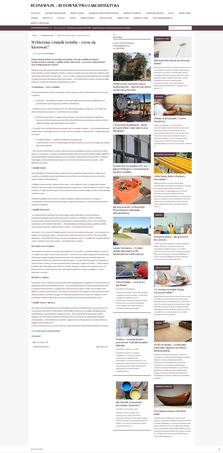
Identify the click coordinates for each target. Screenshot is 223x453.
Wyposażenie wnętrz (162, 18)
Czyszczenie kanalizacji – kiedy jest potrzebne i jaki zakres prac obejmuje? (130, 127)
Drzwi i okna (185, 13)
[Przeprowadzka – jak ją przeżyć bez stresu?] (173, 233)
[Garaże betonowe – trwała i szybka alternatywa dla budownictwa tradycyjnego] (132, 244)
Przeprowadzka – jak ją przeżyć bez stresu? (171, 238)
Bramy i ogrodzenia (40, 23)
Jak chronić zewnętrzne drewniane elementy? (129, 404)
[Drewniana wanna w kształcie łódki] (173, 407)
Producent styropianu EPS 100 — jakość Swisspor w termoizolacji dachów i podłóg (131, 168)
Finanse (34, 18)
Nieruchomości (88, 18)
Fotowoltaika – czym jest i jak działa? (130, 283)
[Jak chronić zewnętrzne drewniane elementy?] (132, 398)
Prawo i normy (77, 13)
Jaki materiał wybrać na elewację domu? (172, 62)
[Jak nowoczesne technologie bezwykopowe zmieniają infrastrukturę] (132, 203)
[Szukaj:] (180, 28)
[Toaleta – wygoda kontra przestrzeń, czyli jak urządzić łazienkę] (132, 335)
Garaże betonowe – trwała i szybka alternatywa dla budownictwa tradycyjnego (128, 251)
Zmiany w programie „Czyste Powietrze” (170, 120)
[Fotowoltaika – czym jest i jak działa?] (132, 278)
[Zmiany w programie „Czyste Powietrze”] (173, 114)
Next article (102, 347)
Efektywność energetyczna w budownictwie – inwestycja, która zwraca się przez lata (132, 86)
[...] (139, 308)
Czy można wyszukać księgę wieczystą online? (169, 291)
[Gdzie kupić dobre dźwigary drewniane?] (173, 172)
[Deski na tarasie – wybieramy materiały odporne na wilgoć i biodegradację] (173, 341)
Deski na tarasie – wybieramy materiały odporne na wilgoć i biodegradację (170, 347)
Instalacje (35, 13)
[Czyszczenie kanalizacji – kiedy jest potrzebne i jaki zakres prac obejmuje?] (132, 121)
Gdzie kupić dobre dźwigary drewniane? (169, 178)
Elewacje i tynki (141, 18)
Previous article (41, 347)
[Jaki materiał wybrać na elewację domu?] (173, 56)
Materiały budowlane (55, 13)
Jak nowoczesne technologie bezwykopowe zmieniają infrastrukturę (129, 209)
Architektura (106, 18)
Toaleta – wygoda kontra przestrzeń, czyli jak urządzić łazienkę (132, 342)
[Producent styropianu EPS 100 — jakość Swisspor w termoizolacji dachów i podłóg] (132, 162)
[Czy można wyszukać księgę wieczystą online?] (173, 285)
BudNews (50, 54)
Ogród (72, 18)
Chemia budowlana (154, 13)
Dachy (171, 13)
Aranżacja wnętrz (132, 13)
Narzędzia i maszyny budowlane (104, 13)
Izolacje (61, 18)
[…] (161, 88)
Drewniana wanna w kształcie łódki (170, 412)
